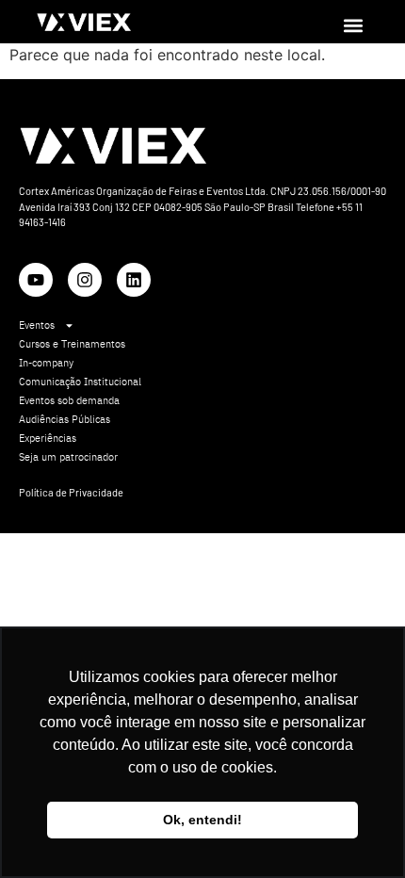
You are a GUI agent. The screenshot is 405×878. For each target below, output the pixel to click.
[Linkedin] (134, 280)
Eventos (37, 325)
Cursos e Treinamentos (72, 343)
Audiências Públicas (64, 419)
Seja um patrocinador (68, 456)
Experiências (47, 438)
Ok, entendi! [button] (202, 819)
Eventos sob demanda (69, 400)
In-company (46, 362)
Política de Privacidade (71, 492)
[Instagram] (85, 280)
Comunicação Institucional (80, 381)
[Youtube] (36, 280)
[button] (352, 25)
